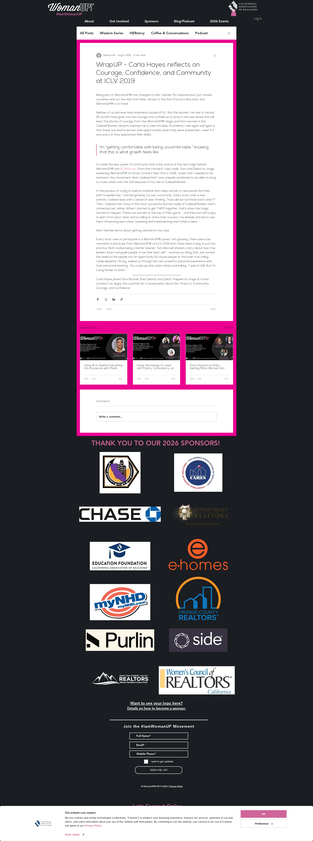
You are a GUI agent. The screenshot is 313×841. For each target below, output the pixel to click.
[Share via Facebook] (97, 299)
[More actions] (215, 55)
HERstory (137, 33)
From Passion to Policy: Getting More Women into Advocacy (207, 367)
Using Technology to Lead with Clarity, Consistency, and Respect (156, 367)
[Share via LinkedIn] (113, 299)
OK (264, 814)
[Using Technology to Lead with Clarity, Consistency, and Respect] (156, 347)
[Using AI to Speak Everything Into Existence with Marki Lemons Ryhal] (103, 347)
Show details (72, 834)
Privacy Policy (176, 786)
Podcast (201, 33)
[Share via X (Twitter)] (105, 299)
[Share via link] (121, 299)
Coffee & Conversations (170, 33)
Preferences (262, 823)
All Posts (86, 33)
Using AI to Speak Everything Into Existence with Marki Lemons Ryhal (103, 367)
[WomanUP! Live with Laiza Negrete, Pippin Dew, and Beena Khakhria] (209, 347)
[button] (89, 19)
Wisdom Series (111, 33)
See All (229, 327)
